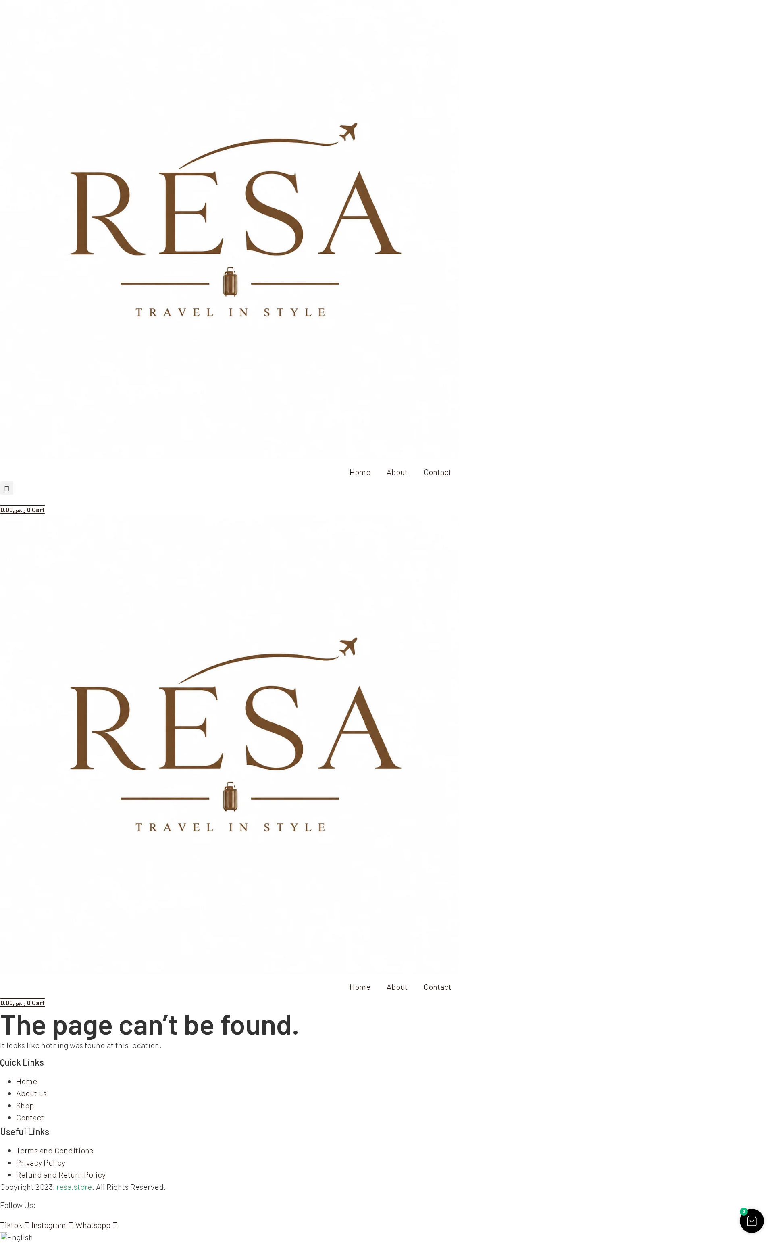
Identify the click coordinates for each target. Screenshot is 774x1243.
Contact (438, 472)
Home (360, 472)
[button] (6, 488)
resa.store (74, 1186)
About (397, 472)
